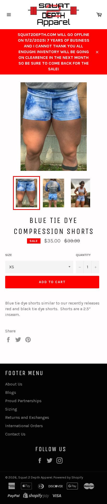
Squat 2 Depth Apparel (35, 477)
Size (8, 255)
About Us (13, 384)
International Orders (24, 425)
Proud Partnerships (23, 400)
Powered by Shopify (68, 477)
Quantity (83, 255)
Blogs (10, 392)
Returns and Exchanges (27, 417)
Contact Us (15, 434)
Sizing (11, 409)
